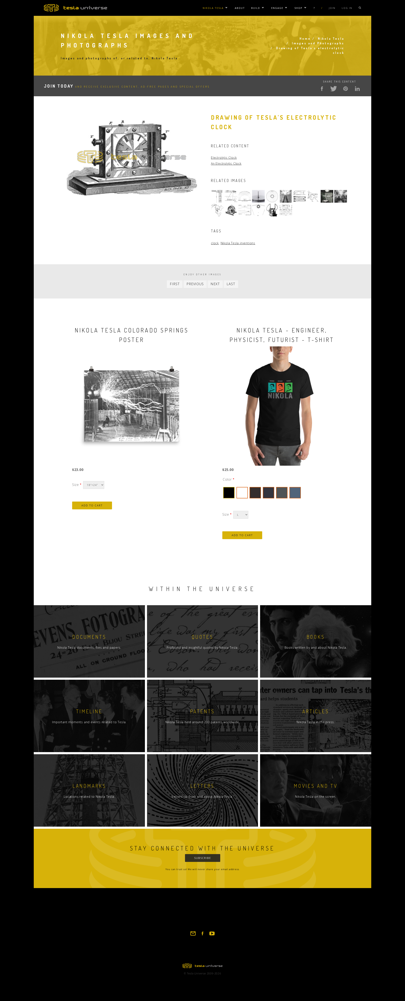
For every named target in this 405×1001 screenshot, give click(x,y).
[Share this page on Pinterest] (345, 88)
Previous (195, 284)
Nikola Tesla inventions (238, 243)
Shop (298, 7)
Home (305, 38)
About (240, 7)
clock (215, 243)
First (175, 284)
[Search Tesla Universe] (360, 8)
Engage (277, 7)
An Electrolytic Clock (226, 163)
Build (255, 7)
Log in (347, 7)
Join (332, 7)
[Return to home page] (202, 966)
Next (215, 284)
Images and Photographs (318, 43)
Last (231, 284)
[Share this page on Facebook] (322, 88)
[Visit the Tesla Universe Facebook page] (202, 935)
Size (75, 484)
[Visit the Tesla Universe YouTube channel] (212, 935)
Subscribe (202, 858)
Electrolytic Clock (224, 158)
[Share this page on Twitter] (334, 88)
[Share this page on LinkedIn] (357, 88)
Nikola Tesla (213, 7)
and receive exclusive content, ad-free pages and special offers (127, 86)
